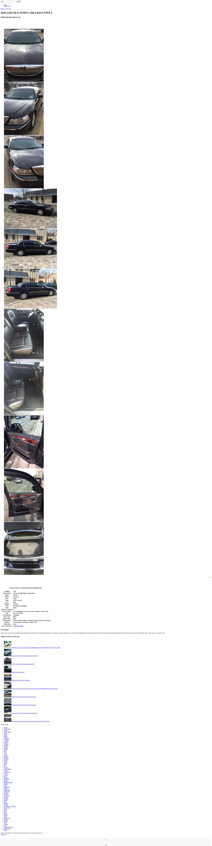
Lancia (6, 770)
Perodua (6, 793)
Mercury (6, 784)
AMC (5, 730)
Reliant (6, 803)
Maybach (6, 779)
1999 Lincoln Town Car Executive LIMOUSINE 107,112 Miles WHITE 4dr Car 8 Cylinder (35, 647)
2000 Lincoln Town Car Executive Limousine (23, 705)
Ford (5, 752)
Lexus (5, 773)
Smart (5, 816)
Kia (5, 766)
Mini (5, 785)
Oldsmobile (7, 790)
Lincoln (6, 775)
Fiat (5, 751)
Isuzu (5, 761)
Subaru (6, 819)
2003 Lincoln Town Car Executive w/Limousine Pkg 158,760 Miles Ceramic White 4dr (34, 688)
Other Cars (7, 791)
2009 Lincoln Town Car (17, 672)
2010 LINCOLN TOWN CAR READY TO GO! (24, 656)
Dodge (6, 748)
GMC (5, 754)
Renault (6, 805)
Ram (5, 802)
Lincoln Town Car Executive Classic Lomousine (24, 713)
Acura (5, 727)
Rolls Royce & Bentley (10, 806)
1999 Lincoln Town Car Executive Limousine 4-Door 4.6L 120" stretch (30, 721)
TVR (5, 825)
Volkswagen (7, 828)
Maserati (6, 778)
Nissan (6, 788)
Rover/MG (7, 808)
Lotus (5, 776)
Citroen (6, 742)
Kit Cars (6, 767)
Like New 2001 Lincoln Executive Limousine (23, 696)
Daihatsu (6, 745)
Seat (5, 812)
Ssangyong (7, 818)
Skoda (5, 815)
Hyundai (6, 758)
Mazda (6, 781)
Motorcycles (7, 6)
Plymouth (6, 796)
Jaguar (5, 763)
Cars (5, 4)
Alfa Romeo (7, 729)
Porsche (6, 799)
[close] (106, 839)
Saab (5, 809)
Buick (5, 736)
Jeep (5, 764)
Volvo (5, 830)
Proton (5, 800)
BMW (5, 735)
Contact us (3, 834)
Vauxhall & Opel (8, 827)
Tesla (5, 822)
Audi (5, 733)
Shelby (6, 813)
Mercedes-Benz (8, 782)
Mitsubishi (6, 787)
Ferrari (5, 749)
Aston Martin (7, 732)
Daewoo (6, 743)
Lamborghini (7, 769)
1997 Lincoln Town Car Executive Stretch (22, 664)
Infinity (6, 760)
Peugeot (6, 794)
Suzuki (6, 821)
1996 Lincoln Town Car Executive (20, 680)
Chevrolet (6, 739)
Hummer (6, 757)
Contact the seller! (18, 626)
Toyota (6, 824)
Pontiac (6, 797)
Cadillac (6, 738)
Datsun (6, 746)
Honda (6, 755)
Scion (5, 810)
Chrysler (6, 741)
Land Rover (7, 772)
